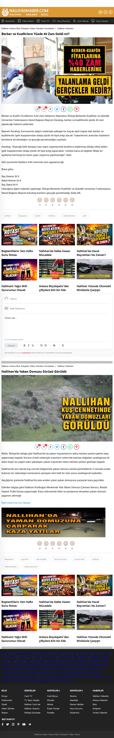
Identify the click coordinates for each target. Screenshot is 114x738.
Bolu (18, 653)
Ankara (12, 653)
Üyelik (4, 704)
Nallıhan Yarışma (31, 708)
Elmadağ (12, 656)
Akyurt (61, 653)
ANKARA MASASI (57, 664)
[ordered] (41, 345)
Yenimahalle (52, 660)
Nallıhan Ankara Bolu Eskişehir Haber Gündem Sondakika (27, 28)
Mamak (106, 656)
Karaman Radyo (50, 680)
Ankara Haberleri (100, 700)
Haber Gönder (7, 708)
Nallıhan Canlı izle (32, 704)
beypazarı (22, 215)
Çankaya (107, 653)
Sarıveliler (107, 676)
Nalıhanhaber (77, 672)
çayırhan (25, 559)
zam (85, 215)
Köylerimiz (74, 712)
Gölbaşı (37, 656)
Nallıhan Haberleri (65, 28)
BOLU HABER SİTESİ (18, 664)
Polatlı (12, 660)
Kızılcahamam (95, 656)
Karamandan (80, 668)
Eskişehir (25, 653)
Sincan (29, 660)
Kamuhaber (6, 676)
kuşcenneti (79, 559)
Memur (86, 672)
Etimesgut (22, 656)
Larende (15, 672)
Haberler (90, 668)
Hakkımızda (6, 700)
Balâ (80, 653)
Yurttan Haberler (100, 712)
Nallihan (5, 668)
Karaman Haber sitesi (46, 668)
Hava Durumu (63, 21)
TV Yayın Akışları (31, 700)
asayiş (36, 676)
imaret (30, 676)
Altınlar (50, 704)
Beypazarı (87, 653)
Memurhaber (96, 672)
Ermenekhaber (74, 676)
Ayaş (75, 653)
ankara (8, 215)
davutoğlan (41, 559)
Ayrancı (85, 676)
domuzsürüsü (60, 559)
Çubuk (4, 656)
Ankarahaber (46, 653)
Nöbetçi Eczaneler (32, 712)
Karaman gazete (64, 680)
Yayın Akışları (102, 20)
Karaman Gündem (65, 668)
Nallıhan (5, 653)
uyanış (42, 676)
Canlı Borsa (82, 20)
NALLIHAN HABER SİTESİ (80, 660)
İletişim (4, 712)
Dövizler (50, 700)
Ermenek (63, 676)
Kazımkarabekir (96, 676)
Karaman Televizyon (33, 680)
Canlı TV (45, 21)
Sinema (73, 695)
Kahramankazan (64, 656)
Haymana (52, 656)
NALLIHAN (63, 660)
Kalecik (76, 656)
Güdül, (44, 656)
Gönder (11, 345)
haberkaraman (52, 676)
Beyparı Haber (56, 672)
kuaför (38, 215)
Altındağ (68, 653)
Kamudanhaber (19, 676)
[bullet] (45, 345)
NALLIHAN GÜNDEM (76, 664)
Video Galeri (28, 20)
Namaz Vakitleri (77, 704)
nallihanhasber (16, 668)
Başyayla (5, 680)
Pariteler (50, 712)
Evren (30, 656)
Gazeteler (10, 20)
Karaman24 (25, 672)
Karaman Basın (17, 680)
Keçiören (84, 656)
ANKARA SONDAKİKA (38, 664)
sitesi (54, 653)
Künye (4, 695)
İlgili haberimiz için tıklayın (16, 502)
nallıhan (51, 215)
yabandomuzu (30, 566)
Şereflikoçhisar (39, 660)
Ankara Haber (29, 668)
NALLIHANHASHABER (97, 664)
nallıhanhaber (69, 215)
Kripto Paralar (53, 708)
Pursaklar (20, 660)
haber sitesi (34, 653)
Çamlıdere (97, 653)
